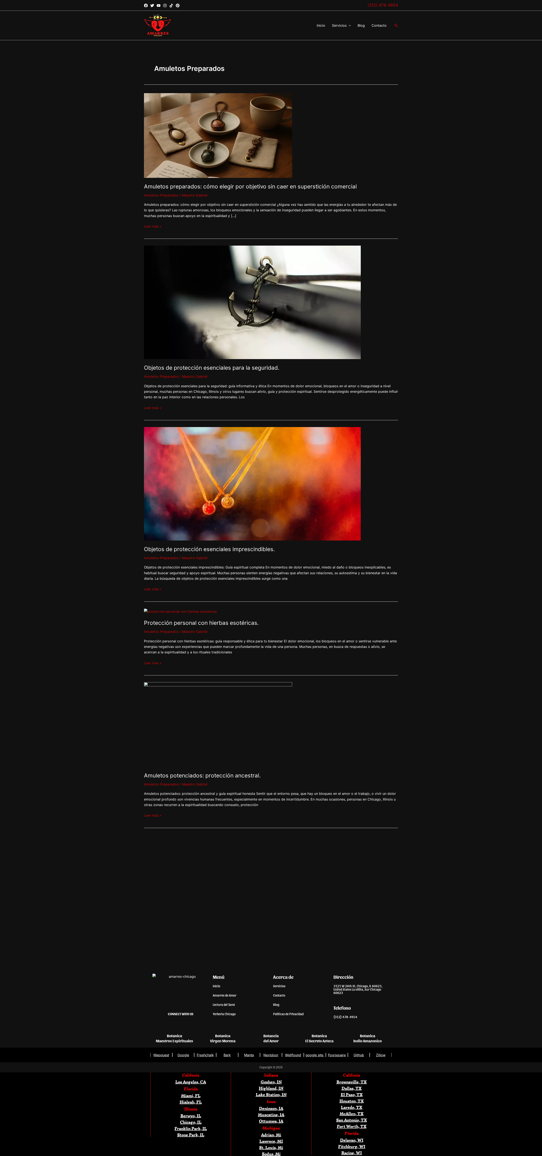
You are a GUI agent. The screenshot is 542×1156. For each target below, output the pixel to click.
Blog (361, 25)
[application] (349, 25)
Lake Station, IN (271, 1094)
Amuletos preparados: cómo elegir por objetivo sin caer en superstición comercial (250, 186)
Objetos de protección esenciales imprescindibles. (209, 549)
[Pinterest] (178, 5)
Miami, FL (190, 1095)
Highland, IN (271, 1088)
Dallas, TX (352, 1088)
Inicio (321, 25)
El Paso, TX (352, 1094)
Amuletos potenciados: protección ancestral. (202, 775)
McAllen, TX (352, 1113)
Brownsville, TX (351, 1082)
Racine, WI (351, 1153)
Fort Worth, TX (351, 1126)
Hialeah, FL (191, 1102)
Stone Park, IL (190, 1135)
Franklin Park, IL (190, 1128)
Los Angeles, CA (190, 1082)
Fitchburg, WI (351, 1146)
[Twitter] (152, 5)
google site (315, 1055)
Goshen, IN (271, 1082)
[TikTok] (171, 5)
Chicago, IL (191, 1122)
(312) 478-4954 (383, 5)
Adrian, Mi (271, 1135)
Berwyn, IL (190, 1116)
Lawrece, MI (271, 1141)
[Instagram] (165, 5)
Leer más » (153, 226)
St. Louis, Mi (271, 1147)
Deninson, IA (271, 1108)
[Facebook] (146, 5)
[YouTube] (158, 5)
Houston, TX (351, 1101)
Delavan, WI (351, 1140)
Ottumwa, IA (271, 1121)
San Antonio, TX (351, 1120)
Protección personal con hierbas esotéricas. (201, 622)
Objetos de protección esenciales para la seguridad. (211, 367)
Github (359, 1055)
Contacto (379, 25)
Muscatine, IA (271, 1114)
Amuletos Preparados (161, 195)
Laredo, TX (351, 1107)
